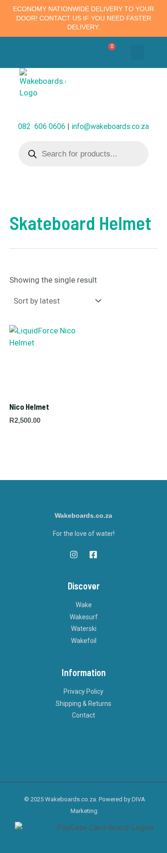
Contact (83, 715)
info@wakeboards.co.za (110, 126)
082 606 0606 (41, 126)
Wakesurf (84, 617)
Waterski (83, 628)
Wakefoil (83, 640)
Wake (84, 605)
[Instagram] (74, 554)
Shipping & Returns (83, 703)
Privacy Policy (83, 691)
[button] (137, 52)
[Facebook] (93, 554)
